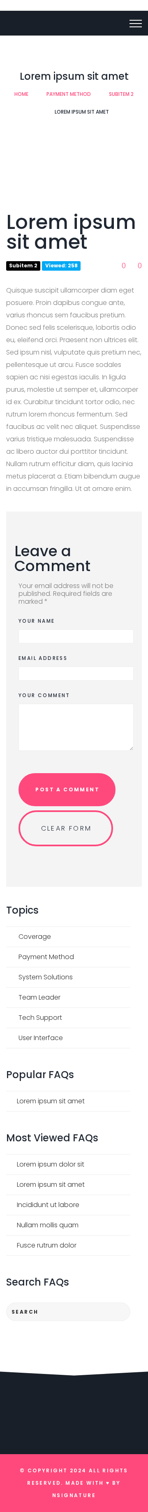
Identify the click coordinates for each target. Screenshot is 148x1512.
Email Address (42, 658)
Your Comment (44, 695)
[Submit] (116, 1312)
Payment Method (68, 94)
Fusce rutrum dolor (46, 1245)
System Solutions (45, 977)
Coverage (34, 936)
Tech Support (40, 1017)
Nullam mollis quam (48, 1225)
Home (21, 94)
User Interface (40, 1038)
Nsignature (74, 1495)
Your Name (36, 620)
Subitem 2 (121, 94)
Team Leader (39, 997)
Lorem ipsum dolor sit (50, 1164)
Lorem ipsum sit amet (51, 1101)
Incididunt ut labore (48, 1205)
